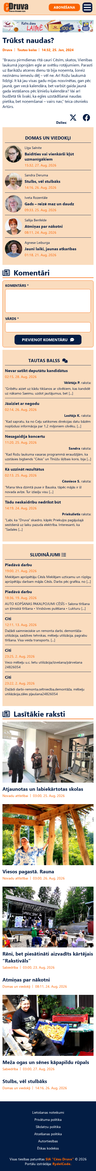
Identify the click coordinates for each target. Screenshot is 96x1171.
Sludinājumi (45, 554)
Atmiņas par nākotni (26, 979)
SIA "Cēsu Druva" (60, 1159)
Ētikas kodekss (48, 1148)
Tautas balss (27, 49)
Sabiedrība (10, 967)
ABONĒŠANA (64, 7)
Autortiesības (48, 1141)
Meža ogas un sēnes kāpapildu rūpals (45, 1061)
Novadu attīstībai (15, 795)
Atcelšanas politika (48, 1133)
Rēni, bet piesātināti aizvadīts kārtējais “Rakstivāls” (47, 957)
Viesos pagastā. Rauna (28, 871)
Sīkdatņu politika (48, 1126)
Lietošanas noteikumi (48, 1112)
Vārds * (12, 318)
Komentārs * (17, 285)
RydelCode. (61, 1163)
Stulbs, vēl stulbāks (24, 1080)
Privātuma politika (48, 1119)
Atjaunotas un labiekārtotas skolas (42, 788)
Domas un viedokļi (48, 138)
